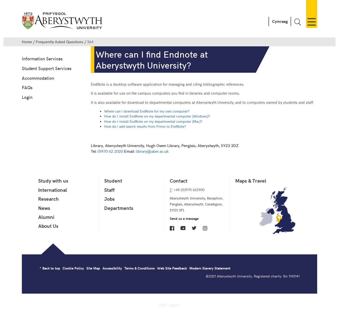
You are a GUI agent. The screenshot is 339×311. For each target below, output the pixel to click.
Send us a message (184, 218)
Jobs (109, 199)
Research (48, 199)
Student (113, 181)
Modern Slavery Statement (209, 268)
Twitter (194, 228)
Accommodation (38, 78)
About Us (48, 226)
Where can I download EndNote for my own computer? (146, 111)
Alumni (46, 217)
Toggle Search (297, 22)
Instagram (205, 228)
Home (27, 41)
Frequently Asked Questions (59, 41)
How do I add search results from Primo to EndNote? (145, 126)
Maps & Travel (250, 181)
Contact (178, 181)
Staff (109, 190)
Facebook (172, 228)
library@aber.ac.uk (152, 151)
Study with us (53, 181)
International (52, 190)
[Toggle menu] (311, 14)
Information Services (42, 58)
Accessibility (112, 268)
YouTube (182, 228)
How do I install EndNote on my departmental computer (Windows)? (157, 116)
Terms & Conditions (139, 268)
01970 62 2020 (110, 151)
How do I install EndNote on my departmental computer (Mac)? (153, 121)
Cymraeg (280, 21)
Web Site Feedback (172, 268)
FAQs (27, 87)
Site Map (93, 268)
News (44, 208)
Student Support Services (46, 68)
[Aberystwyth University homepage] (63, 22)
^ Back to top (49, 268)
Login (27, 97)
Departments (118, 208)
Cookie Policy (73, 268)
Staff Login (168, 304)
